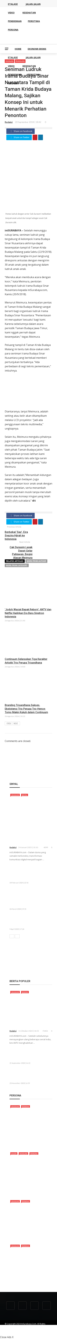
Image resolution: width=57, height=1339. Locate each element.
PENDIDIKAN (15, 74)
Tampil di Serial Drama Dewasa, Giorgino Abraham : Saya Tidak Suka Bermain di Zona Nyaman (29, 1278)
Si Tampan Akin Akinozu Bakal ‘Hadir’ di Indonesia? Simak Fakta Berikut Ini (30, 1188)
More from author (36, 561)
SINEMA (25, 992)
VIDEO (11, 65)
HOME (18, 48)
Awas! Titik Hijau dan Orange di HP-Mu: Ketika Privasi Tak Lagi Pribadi (38, 921)
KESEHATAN (29, 65)
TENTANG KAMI (11, 1329)
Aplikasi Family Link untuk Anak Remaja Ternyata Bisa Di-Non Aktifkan (38, 1055)
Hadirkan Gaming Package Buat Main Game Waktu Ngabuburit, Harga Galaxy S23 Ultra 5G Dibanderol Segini (29, 897)
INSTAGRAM (35, 1332)
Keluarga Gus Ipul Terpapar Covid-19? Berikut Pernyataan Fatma (37, 1075)
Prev (9, 723)
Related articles (14, 561)
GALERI (14, 1153)
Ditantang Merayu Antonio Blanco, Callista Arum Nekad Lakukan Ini (27, 1233)
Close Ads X (6, 1337)
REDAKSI (25, 1329)
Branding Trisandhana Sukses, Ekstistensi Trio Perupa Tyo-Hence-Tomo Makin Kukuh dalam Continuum (26, 709)
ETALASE (13, 57)
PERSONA (13, 83)
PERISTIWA (34, 74)
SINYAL (24, 795)
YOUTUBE (37, 1329)
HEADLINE (15, 795)
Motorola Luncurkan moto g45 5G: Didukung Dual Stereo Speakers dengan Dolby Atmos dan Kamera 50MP (31, 872)
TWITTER (22, 1332)
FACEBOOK (10, 1332)
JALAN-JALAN (33, 57)
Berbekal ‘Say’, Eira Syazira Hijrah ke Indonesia (16, 535)
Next (16, 723)
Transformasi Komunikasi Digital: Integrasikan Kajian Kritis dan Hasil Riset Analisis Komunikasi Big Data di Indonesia (31, 834)
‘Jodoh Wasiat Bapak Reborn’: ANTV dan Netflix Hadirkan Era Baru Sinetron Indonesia (28, 613)
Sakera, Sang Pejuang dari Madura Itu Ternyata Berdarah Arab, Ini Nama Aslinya (29, 1140)
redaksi (9, 122)
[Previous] (12, 936)
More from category (16, 565)
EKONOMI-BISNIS (37, 48)
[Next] (17, 936)
